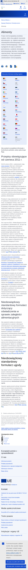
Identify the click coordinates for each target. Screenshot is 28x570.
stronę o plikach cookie (12, 553)
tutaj (11, 252)
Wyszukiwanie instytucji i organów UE (11, 535)
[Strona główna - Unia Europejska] (6, 481)
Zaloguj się (23, 3)
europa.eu (14, 484)
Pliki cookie (4, 527)
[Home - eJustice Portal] (10, 8)
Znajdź (24, 8)
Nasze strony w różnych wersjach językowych (13, 520)
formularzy (4, 262)
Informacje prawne (6, 461)
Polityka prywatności (7, 463)
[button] (3, 436)
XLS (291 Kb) (15, 353)
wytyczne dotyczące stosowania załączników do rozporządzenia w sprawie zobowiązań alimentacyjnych (13, 268)
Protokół (10, 282)
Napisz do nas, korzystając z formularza (12, 502)
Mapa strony (4, 471)
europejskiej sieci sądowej (13, 329)
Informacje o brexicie (7, 468)
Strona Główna (5, 20)
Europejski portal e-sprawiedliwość (9, 452)
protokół (17, 177)
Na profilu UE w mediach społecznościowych (13, 512)
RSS (2, 3)
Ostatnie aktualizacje (6, 4)
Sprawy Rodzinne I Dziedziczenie (10, 23)
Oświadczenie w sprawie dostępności (11, 466)
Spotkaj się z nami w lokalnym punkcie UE (13, 504)
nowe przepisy (5, 166)
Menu (25, 15)
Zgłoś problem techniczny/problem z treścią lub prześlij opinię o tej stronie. (13, 428)
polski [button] (21, 8)
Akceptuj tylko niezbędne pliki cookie (16, 566)
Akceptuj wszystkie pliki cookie (15, 562)
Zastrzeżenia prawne (7, 525)
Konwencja (4, 278)
